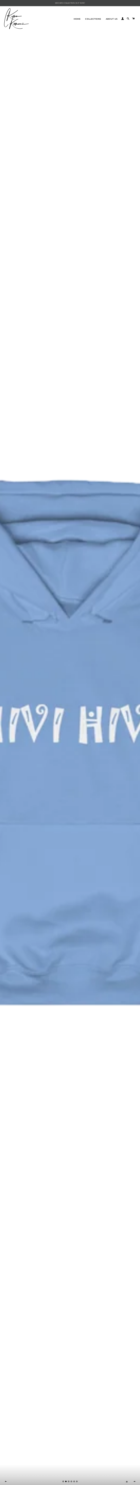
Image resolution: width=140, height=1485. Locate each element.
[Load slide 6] (76, 1481)
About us (112, 19)
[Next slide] (134, 1481)
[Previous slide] (5, 1481)
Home (77, 19)
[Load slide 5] (74, 1481)
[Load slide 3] (68, 1481)
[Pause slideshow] (126, 1481)
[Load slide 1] (63, 1481)
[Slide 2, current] (66, 1481)
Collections (93, 19)
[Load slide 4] (71, 1481)
